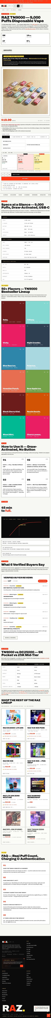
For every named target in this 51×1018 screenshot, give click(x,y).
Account (4, 1000)
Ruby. (5, 320)
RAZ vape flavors (7, 693)
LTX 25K (28, 951)
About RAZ (4, 990)
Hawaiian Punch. (11, 389)
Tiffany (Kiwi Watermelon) (33, 144)
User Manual (5, 973)
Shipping (28, 983)
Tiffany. (30, 320)
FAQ (27, 975)
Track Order (29, 981)
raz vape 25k (41, 690)
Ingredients (4, 977)
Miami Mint (5, 144)
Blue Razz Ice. (9, 366)
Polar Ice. (31, 366)
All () (6, 136)
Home (3, 9)
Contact (28, 973)
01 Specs (5, 194)
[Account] (15, 6)
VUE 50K (28, 943)
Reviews (4, 981)
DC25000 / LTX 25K (44, 658)
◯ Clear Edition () (17, 136)
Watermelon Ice (7, 141)
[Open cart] (18, 6)
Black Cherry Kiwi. (11, 412)
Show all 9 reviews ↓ (10, 637)
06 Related (43, 194)
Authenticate (29, 979)
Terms (3, 998)
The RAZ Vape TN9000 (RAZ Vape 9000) (10, 124)
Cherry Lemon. (34, 434)
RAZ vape (34, 24)
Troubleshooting (5, 975)
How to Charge (5, 979)
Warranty (29, 977)
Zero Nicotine (30, 955)
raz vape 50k (21, 691)
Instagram (9, 954)
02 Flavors (13, 194)
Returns (28, 985)
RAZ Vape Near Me (23, 693)
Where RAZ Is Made (6, 983)
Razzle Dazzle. (33, 412)
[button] (48, 1015)
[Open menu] (21, 6)
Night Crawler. (34, 343)
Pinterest (21, 954)
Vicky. (6, 343)
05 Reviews (34, 194)
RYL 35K (28, 949)
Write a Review (42, 581)
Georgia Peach (6, 148)
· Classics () (43, 136)
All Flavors (29, 957)
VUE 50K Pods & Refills (31, 945)
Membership (4, 994)
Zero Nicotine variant (30, 29)
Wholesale (4, 992)
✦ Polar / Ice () (30, 136)
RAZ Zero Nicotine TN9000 (12, 920)
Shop (8, 9)
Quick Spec (7, 50)
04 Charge (26, 194)
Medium (3, 956)
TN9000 (28, 953)
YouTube (15, 954)
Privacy (3, 996)
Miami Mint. (8, 434)
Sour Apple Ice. (34, 389)
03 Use (20, 194)
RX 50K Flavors (30, 947)
